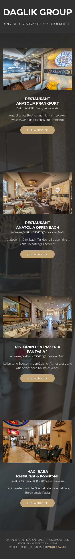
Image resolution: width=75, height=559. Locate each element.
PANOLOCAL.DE (56, 547)
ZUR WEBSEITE (37, 130)
